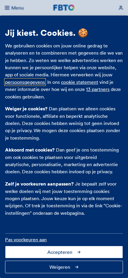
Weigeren (59, 267)
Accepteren (59, 252)
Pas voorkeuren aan (26, 240)
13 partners (98, 89)
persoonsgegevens (25, 82)
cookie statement (79, 82)
